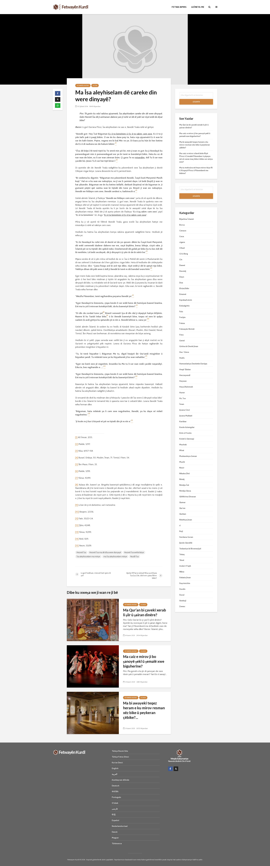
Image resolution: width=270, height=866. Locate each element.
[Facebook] (170, 768)
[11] (76, 518)
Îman (181, 404)
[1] (76, 437)
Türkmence (117, 843)
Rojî (181, 531)
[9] (76, 505)
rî (180, 525)
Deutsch (115, 785)
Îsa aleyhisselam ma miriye (88, 556)
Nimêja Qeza (185, 491)
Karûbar (182, 421)
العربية (114, 774)
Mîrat (181, 450)
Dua (181, 282)
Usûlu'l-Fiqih (185, 566)
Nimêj (181, 479)
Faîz (181, 311)
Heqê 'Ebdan (185, 369)
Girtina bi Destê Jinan (188, 346)
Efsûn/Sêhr (184, 288)
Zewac (182, 606)
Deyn (181, 277)
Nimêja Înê (184, 485)
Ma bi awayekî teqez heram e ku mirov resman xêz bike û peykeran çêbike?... (144, 710)
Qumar (182, 502)
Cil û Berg (183, 253)
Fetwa (182, 323)
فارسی (115, 809)
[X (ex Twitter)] (176, 768)
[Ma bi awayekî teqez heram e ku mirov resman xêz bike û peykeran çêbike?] (93, 712)
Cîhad (182, 248)
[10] (77, 511)
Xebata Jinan (185, 577)
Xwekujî (182, 600)
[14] (77, 538)
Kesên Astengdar (186, 427)
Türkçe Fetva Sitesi (120, 756)
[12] (77, 525)
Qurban (182, 514)
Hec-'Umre (184, 352)
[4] (76, 457)
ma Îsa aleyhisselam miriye (115, 556)
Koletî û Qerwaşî (186, 439)
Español (115, 820)
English (115, 768)
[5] (76, 464)
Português (116, 797)
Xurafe (182, 589)
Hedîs (182, 358)
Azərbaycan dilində (120, 780)
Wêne (181, 571)
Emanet (182, 294)
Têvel (181, 560)
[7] (76, 478)
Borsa (182, 225)
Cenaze (182, 230)
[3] (76, 450)
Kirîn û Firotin (185, 433)
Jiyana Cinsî (184, 410)
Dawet (182, 265)
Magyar (115, 837)
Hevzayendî (184, 375)
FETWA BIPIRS (179, 7)
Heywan (183, 381)
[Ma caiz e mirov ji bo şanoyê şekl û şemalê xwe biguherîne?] (93, 666)
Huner (143, 605)
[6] (76, 471)
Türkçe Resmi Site (120, 751)
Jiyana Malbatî (185, 415)
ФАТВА (115, 791)
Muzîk (182, 462)
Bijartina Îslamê (186, 219)
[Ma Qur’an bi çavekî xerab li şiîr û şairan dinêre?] (93, 619)
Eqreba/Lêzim (185, 300)
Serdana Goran (186, 537)
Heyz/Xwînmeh (186, 386)
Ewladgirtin (184, 305)
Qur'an (182, 508)
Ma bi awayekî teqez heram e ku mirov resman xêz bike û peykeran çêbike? (194, 145)
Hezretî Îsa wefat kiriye (134, 552)
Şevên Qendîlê (185, 543)
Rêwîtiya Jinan (185, 519)
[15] (77, 545)
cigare (182, 242)
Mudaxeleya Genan (188, 456)
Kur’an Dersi (117, 762)
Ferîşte (182, 317)
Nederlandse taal (120, 826)
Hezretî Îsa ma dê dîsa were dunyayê (105, 552)
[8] (76, 484)
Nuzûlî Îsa (134, 556)
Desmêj (182, 271)
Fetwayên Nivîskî (83, 85)
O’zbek (115, 803)
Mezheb (183, 444)
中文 (114, 814)
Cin (180, 259)
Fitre (181, 334)
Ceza (181, 236)
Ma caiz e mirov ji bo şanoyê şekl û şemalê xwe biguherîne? (143, 661)
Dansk (114, 832)
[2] (76, 444)
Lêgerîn (196, 102)
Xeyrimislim (184, 583)
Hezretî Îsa (81, 552)
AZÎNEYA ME (197, 7)
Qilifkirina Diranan (187, 496)
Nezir (181, 467)
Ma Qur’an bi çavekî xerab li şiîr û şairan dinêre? (144, 612)
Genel (182, 340)
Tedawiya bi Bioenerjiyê (190, 548)
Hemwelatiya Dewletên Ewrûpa (193, 363)
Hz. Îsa (95, 85)
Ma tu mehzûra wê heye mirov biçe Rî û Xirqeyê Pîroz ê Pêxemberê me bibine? (196, 170)
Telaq (181, 554)
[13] (76, 532)
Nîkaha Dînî (184, 473)
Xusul (181, 595)
